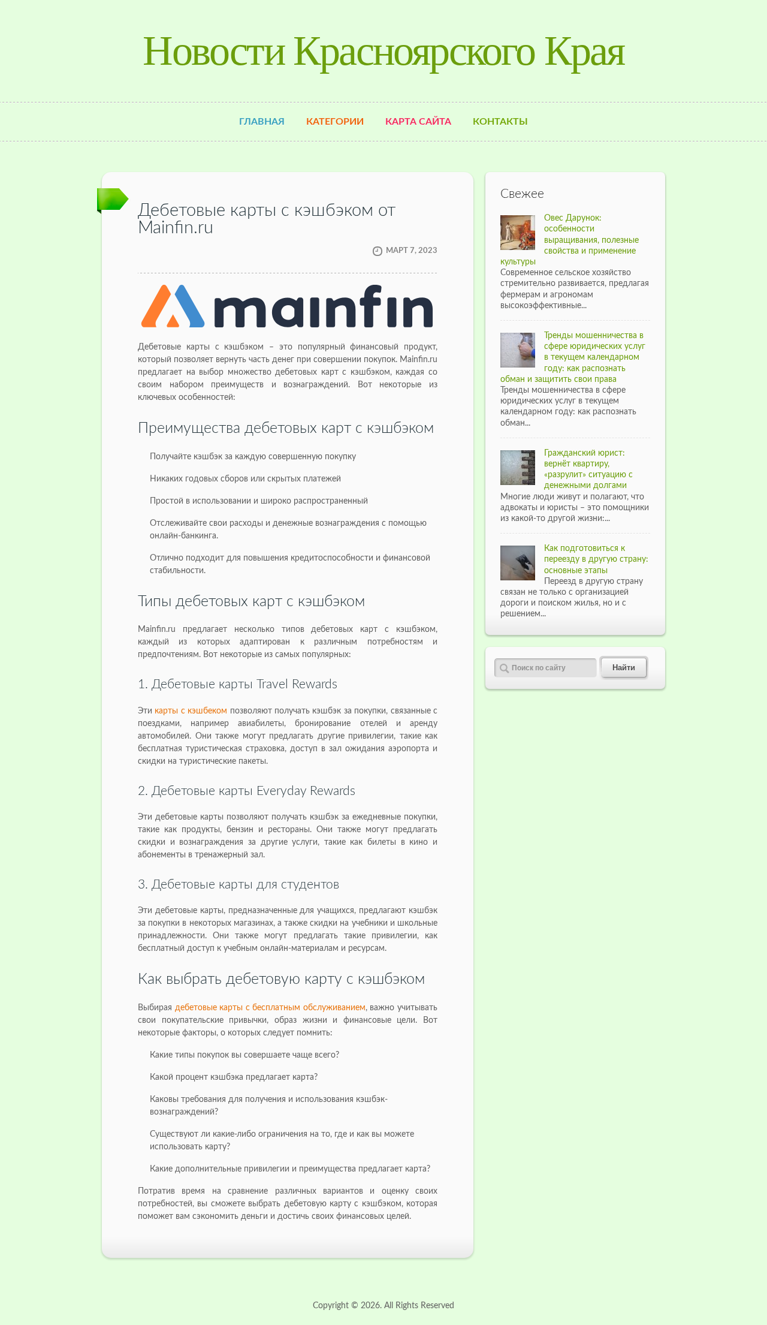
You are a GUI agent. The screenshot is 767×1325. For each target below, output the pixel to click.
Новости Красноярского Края (383, 51)
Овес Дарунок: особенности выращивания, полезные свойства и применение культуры (569, 240)
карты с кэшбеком (191, 711)
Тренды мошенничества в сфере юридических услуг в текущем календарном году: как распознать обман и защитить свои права (572, 358)
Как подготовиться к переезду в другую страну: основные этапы (596, 559)
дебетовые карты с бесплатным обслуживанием (270, 1008)
